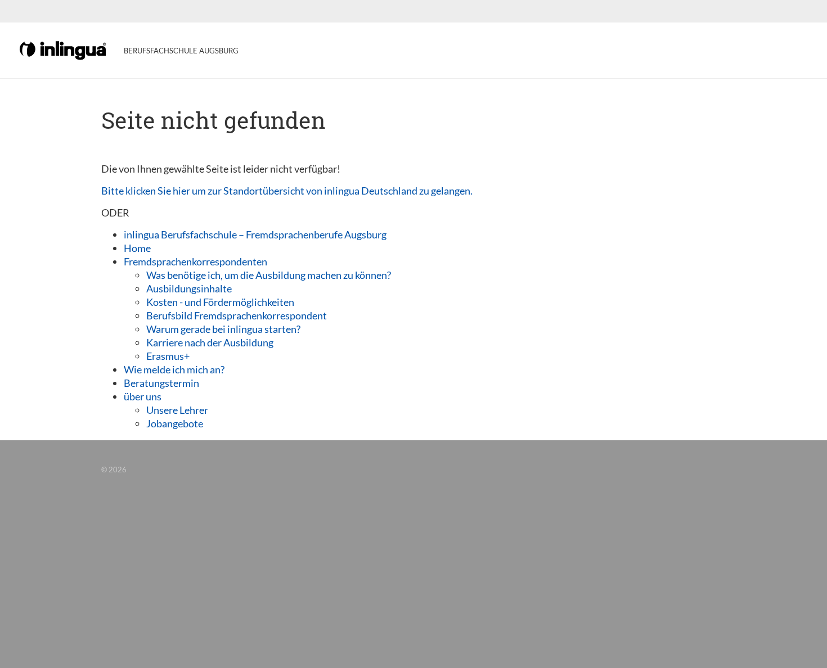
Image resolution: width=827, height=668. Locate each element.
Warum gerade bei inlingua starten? (223, 329)
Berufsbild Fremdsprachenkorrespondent (236, 315)
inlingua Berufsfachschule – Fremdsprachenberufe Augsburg (255, 234)
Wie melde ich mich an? (174, 369)
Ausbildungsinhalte (189, 288)
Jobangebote (174, 423)
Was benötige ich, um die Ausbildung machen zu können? (268, 275)
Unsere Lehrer (177, 410)
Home (137, 248)
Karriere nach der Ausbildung (209, 342)
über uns (142, 396)
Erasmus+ (168, 356)
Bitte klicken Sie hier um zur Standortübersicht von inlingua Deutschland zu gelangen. (287, 190)
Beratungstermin (161, 383)
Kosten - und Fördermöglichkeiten (220, 302)
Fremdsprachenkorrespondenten (195, 261)
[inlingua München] (64, 49)
